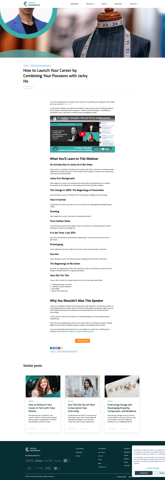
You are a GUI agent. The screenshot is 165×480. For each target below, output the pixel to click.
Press (100, 460)
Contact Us (102, 467)
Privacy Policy (121, 477)
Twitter (126, 455)
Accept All (144, 473)
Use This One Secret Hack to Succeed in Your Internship (81, 408)
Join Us (100, 456)
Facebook (127, 449)
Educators (79, 452)
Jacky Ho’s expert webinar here (80, 331)
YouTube (127, 466)
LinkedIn (126, 459)
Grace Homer (28, 86)
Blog (99, 463)
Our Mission (102, 449)
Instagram (127, 452)
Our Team (101, 452)
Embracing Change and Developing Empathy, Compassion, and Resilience (122, 408)
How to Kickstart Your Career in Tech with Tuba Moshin (42, 408)
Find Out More (82, 341)
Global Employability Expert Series (40, 66)
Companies (80, 449)
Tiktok (126, 462)
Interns (26, 66)
